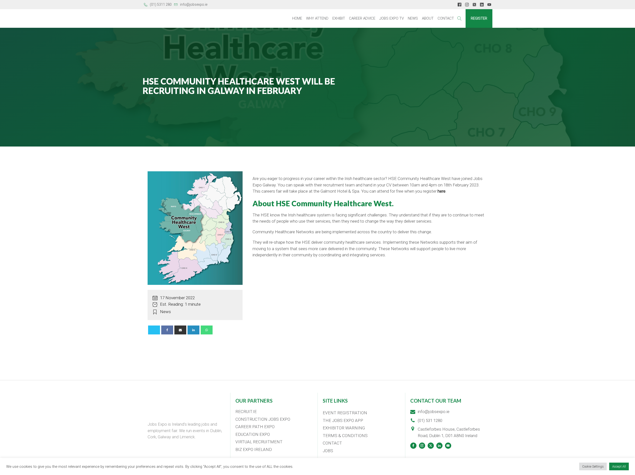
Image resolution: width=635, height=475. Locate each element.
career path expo (255, 426)
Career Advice (362, 18)
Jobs (328, 450)
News (413, 18)
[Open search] (459, 18)
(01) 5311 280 (161, 4)
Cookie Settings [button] (593, 466)
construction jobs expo (262, 419)
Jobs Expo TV (391, 18)
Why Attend (317, 18)
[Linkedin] (193, 330)
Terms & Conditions (345, 435)
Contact (446, 18)
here (441, 191)
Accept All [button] (619, 466)
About (428, 18)
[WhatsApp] (207, 330)
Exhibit (338, 18)
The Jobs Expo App (343, 420)
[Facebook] (167, 330)
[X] (154, 330)
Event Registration (345, 412)
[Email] (180, 330)
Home (297, 18)
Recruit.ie (246, 411)
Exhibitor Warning (344, 427)
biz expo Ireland (253, 449)
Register (479, 18)
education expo (252, 434)
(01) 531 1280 (430, 420)
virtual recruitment (259, 441)
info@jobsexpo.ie (193, 4)
